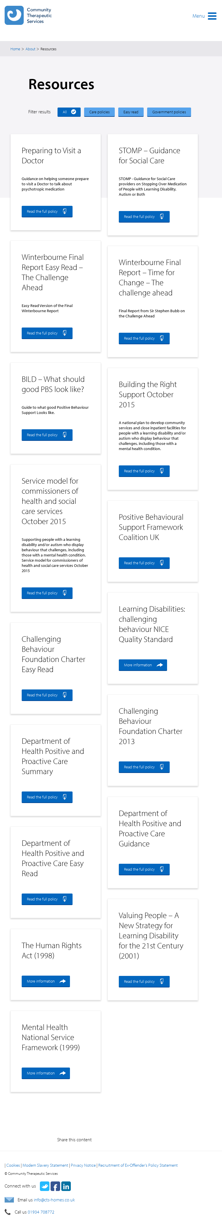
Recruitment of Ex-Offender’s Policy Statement (138, 1165)
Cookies (13, 1165)
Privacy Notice (83, 1165)
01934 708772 (41, 1212)
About (30, 48)
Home (15, 48)
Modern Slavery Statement (45, 1165)
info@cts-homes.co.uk (54, 1200)
